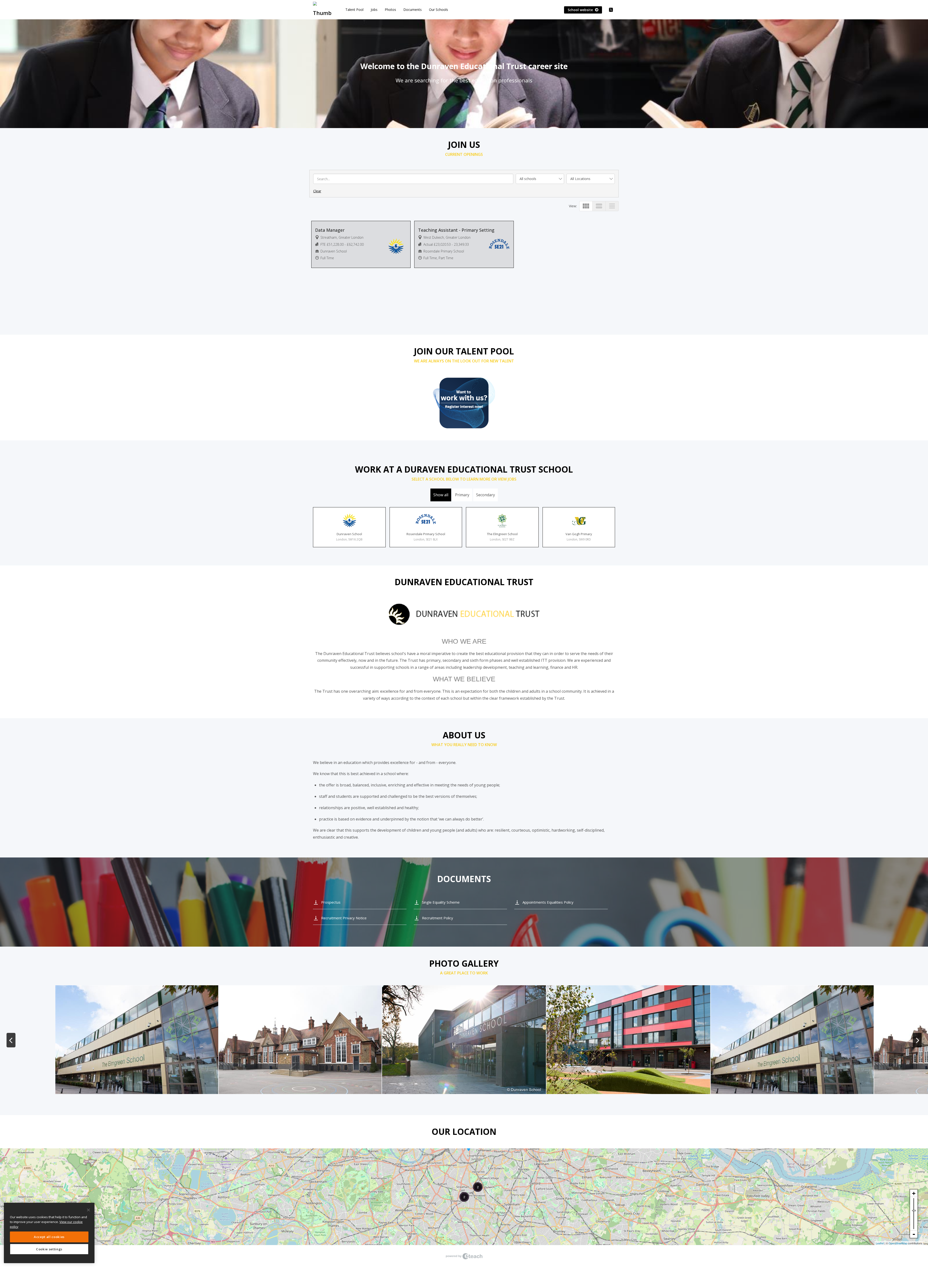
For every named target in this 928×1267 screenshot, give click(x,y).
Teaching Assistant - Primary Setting (456, 230)
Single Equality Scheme (441, 902)
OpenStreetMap (898, 1243)
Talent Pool (354, 9)
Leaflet (880, 1243)
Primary (462, 494)
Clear (317, 191)
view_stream (599, 206)
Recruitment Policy (437, 917)
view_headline (612, 206)
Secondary (485, 494)
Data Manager (330, 230)
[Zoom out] (913, 1234)
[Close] (88, 1210)
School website (581, 9)
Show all (440, 494)
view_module (586, 206)
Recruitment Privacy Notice (344, 917)
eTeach (464, 1256)
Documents (412, 9)
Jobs (374, 9)
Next (917, 1040)
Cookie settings (49, 1249)
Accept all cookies (49, 1237)
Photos (390, 9)
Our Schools (438, 9)
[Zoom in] (913, 1193)
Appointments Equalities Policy (547, 902)
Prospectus (331, 902)
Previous (11, 1040)
